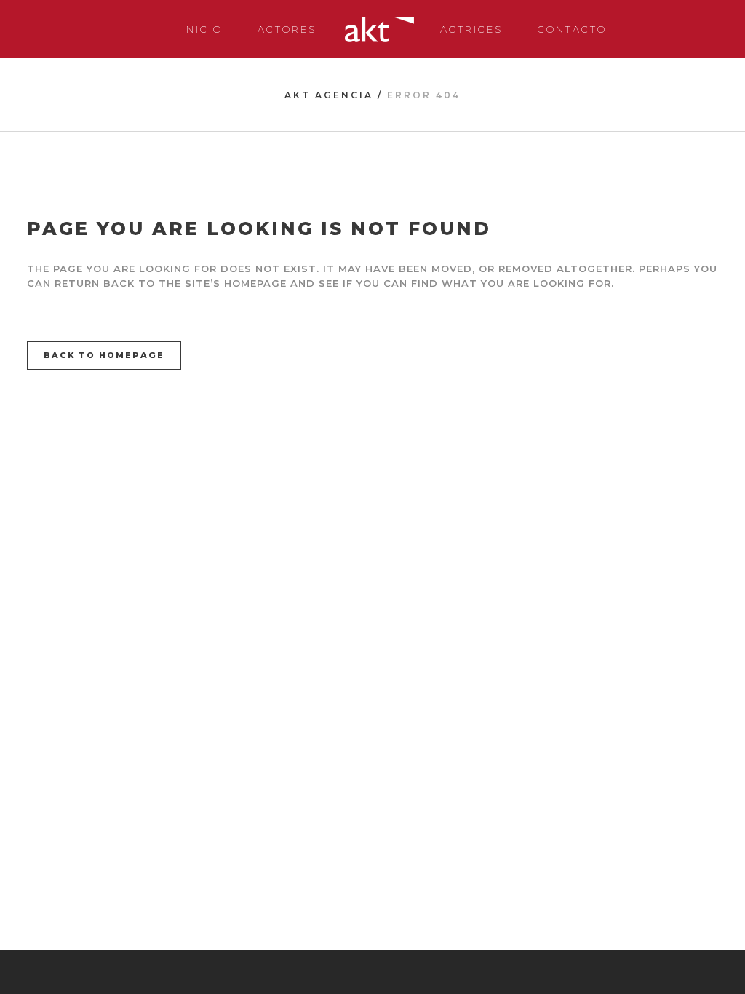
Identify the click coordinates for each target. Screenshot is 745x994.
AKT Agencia (328, 95)
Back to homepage (104, 355)
